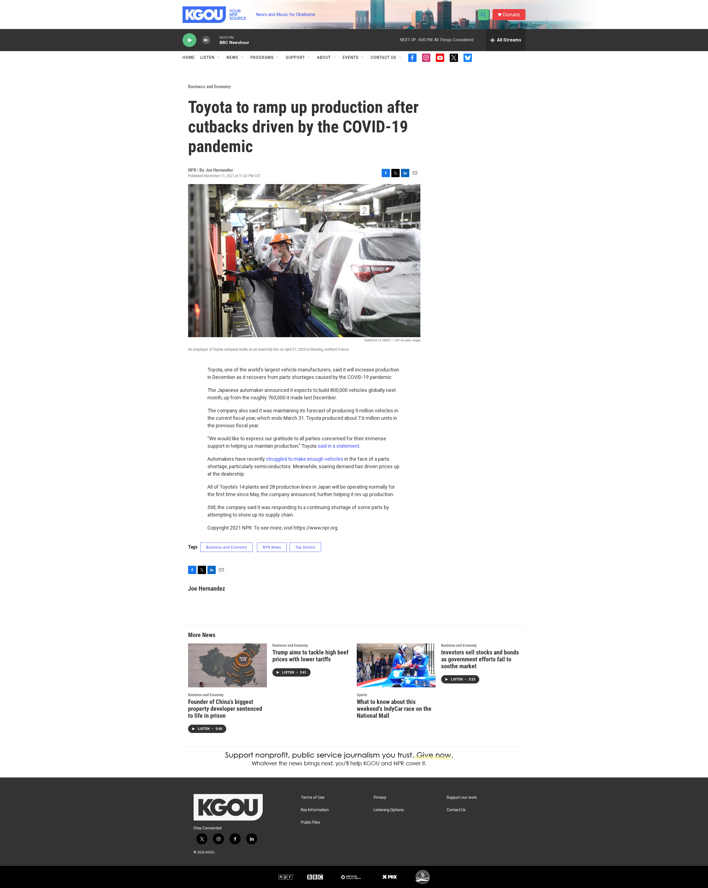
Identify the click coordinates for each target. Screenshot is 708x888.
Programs (262, 57)
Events (351, 57)
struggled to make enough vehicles (304, 459)
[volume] (206, 40)
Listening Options (389, 810)
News (232, 57)
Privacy (380, 797)
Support (295, 57)
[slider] (215, 40)
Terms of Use (312, 797)
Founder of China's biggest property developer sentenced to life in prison (225, 708)
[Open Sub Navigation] (219, 57)
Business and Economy (209, 86)
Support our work (462, 797)
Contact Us (383, 57)
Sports (362, 695)
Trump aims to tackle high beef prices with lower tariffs (310, 656)
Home (189, 57)
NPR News (272, 547)
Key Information (315, 810)
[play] (189, 40)
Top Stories (305, 547)
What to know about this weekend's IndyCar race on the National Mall (394, 708)
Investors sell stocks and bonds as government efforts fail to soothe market (480, 659)
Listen (207, 57)
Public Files (310, 822)
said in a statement (338, 446)
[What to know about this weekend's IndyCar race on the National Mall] (396, 665)
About (324, 57)
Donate (511, 14)
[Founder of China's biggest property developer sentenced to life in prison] (227, 665)
